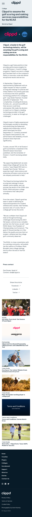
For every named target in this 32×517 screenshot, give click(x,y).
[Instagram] (2, 484)
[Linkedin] (5, 484)
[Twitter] (8, 484)
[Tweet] (16, 293)
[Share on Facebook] (16, 286)
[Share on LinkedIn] (16, 289)
